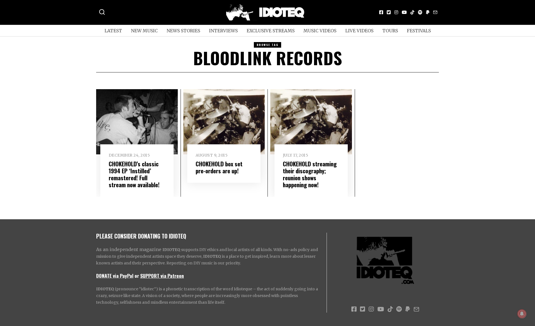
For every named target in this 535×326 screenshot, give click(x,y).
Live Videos (359, 30)
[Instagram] (396, 12)
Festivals (419, 30)
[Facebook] (381, 12)
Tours (390, 30)
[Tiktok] (412, 12)
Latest (113, 30)
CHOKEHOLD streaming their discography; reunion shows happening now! (310, 174)
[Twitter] (388, 12)
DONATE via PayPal (114, 275)
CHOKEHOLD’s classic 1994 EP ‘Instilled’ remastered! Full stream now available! (134, 174)
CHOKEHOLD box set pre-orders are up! (219, 167)
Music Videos (319, 30)
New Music (144, 30)
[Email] (435, 12)
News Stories (183, 30)
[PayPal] (428, 12)
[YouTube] (404, 12)
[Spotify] (420, 12)
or (136, 275)
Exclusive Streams (271, 30)
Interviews (223, 30)
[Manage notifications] (521, 313)
